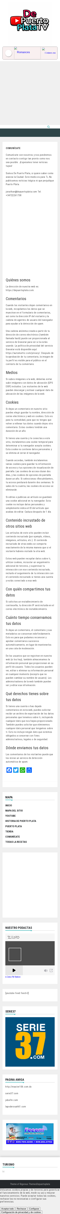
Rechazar (21, 1208)
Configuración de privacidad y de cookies (21, 1212)
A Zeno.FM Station (12, 977)
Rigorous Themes (28, 1184)
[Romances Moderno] (27, 53)
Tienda (9, 831)
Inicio (8, 805)
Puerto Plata (13, 826)
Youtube (10, 815)
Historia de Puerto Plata (20, 821)
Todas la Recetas (16, 841)
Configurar (34, 1208)
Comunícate (12, 836)
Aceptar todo (7, 1208)
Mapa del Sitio (14, 810)
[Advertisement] (30, 93)
